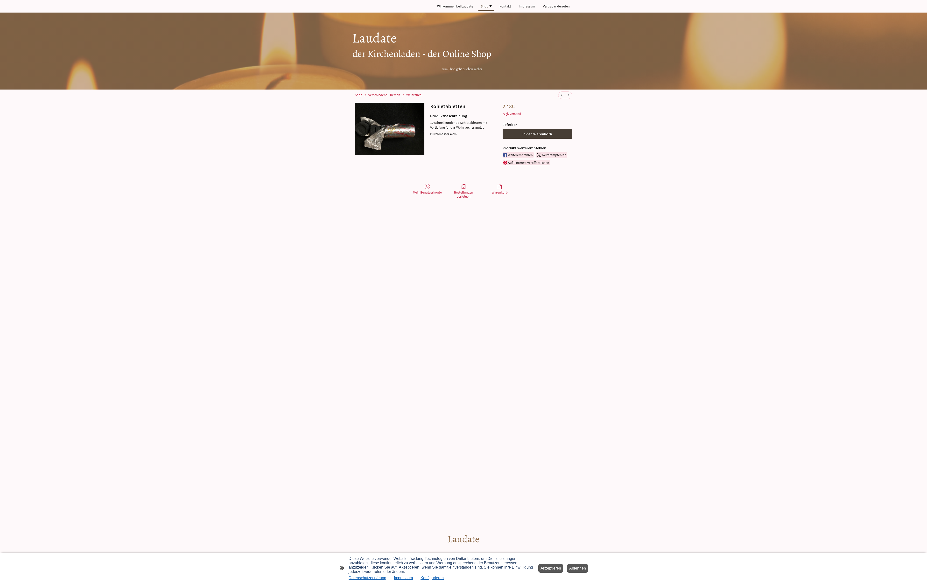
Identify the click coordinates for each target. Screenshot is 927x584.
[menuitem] (561, 95)
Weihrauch (413, 95)
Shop (358, 95)
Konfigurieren (432, 578)
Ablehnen (577, 568)
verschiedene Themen (384, 95)
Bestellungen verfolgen (463, 194)
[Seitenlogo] (463, 550)
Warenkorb (500, 192)
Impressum (403, 578)
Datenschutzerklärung (367, 578)
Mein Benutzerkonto (427, 192)
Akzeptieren (551, 568)
